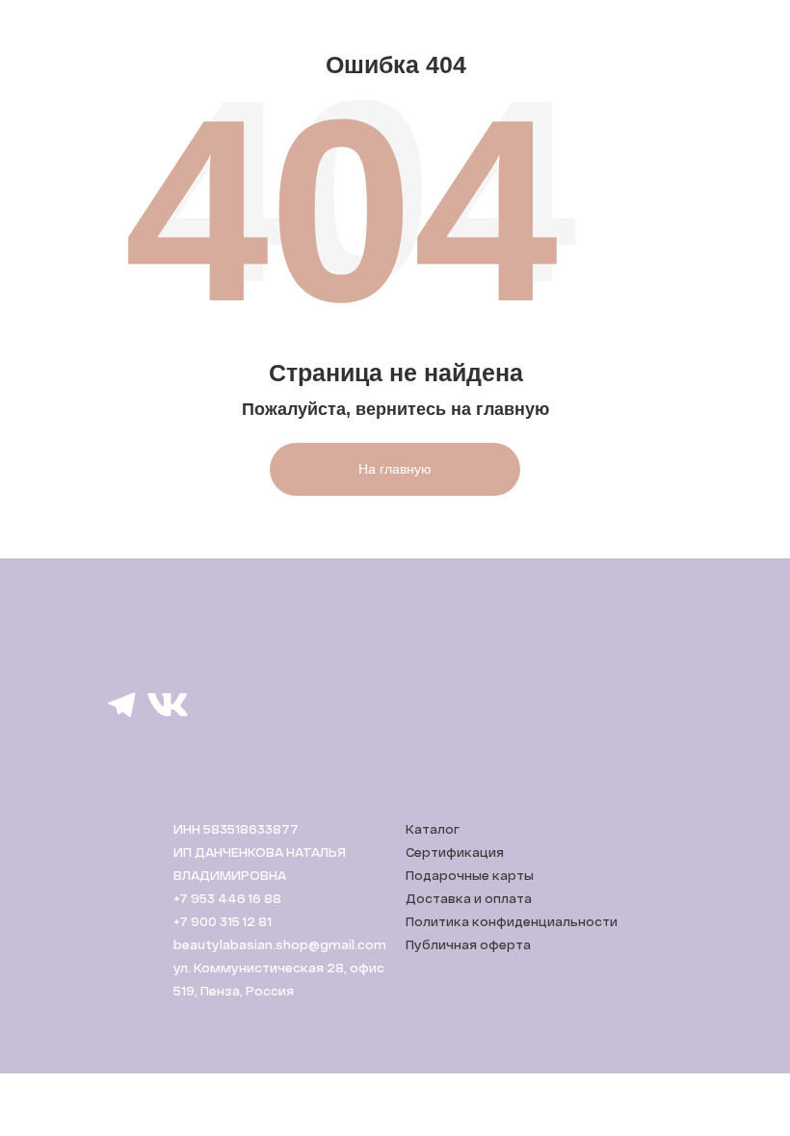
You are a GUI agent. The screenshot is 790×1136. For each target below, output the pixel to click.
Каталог (433, 829)
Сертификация (455, 852)
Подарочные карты (470, 875)
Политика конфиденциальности (512, 921)
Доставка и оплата (469, 898)
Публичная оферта (468, 944)
